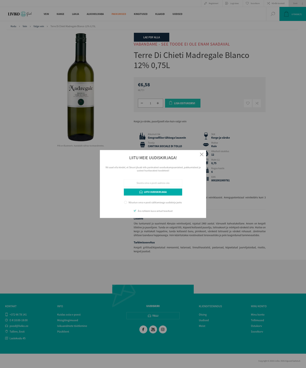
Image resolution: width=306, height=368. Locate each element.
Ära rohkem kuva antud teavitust (155, 211)
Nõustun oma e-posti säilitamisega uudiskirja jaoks (155, 202)
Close (201, 154)
